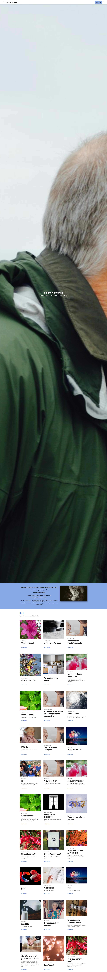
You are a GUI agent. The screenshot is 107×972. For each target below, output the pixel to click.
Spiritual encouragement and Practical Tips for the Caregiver (53, 295)
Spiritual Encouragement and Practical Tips (29, 616)
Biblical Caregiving (9, 2)
